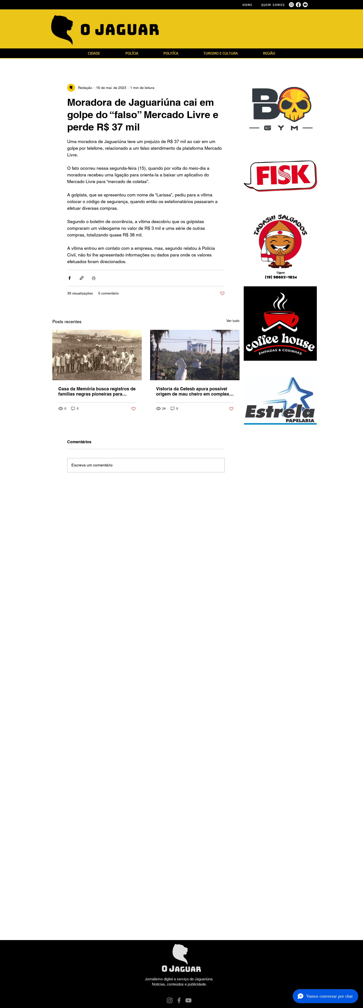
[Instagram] (169, 1000)
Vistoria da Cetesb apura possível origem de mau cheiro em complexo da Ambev (194, 391)
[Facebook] (179, 1000)
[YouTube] (188, 1000)
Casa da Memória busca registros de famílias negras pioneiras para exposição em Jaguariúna (97, 391)
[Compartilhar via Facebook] (69, 278)
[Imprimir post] (93, 278)
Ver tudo (233, 321)
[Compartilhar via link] (81, 278)
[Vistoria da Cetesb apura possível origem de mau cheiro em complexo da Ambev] (195, 355)
